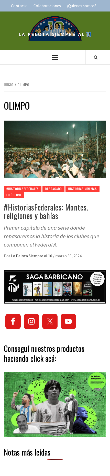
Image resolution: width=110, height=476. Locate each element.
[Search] (96, 57)
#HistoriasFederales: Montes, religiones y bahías (46, 211)
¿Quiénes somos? (81, 5)
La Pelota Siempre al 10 (32, 255)
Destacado (53, 189)
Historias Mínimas (82, 189)
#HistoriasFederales (22, 189)
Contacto (19, 5)
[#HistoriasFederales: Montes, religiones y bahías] (55, 148)
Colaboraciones (47, 5)
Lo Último (13, 195)
